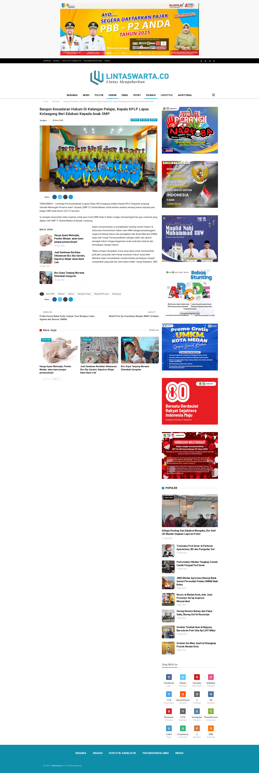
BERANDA (47, 61)
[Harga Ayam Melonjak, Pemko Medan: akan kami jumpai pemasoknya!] (46, 240)
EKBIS (125, 95)
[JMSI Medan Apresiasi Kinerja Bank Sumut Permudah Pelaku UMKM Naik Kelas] (168, 582)
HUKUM (112, 95)
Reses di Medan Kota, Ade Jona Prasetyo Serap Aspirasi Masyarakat (194, 598)
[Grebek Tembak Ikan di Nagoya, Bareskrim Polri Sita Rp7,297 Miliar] (168, 632)
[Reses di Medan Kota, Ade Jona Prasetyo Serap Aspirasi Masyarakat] (168, 599)
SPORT (137, 95)
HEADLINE (144, 120)
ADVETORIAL (185, 95)
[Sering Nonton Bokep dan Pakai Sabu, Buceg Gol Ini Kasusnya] (168, 616)
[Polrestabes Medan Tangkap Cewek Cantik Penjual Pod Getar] (168, 566)
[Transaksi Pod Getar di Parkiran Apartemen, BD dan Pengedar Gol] (168, 550)
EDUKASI (151, 95)
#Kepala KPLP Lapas (101, 294)
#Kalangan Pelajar (84, 294)
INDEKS (107, 61)
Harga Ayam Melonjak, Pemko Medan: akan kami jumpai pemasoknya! (68, 238)
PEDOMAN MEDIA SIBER (92, 61)
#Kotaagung (116, 294)
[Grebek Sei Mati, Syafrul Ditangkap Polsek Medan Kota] (168, 648)
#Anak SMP (50, 294)
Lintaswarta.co (57, 765)
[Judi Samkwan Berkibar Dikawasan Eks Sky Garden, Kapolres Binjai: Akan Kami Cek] (46, 257)
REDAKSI (56, 61)
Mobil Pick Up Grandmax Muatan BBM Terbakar (134, 316)
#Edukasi (61, 294)
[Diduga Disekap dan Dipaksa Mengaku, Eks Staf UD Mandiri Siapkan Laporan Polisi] (190, 511)
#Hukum (71, 294)
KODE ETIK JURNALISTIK (71, 61)
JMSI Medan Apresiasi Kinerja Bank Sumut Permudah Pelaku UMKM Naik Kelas (197, 581)
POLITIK (99, 95)
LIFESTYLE (167, 95)
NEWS (86, 95)
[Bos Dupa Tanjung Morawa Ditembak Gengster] (46, 277)
